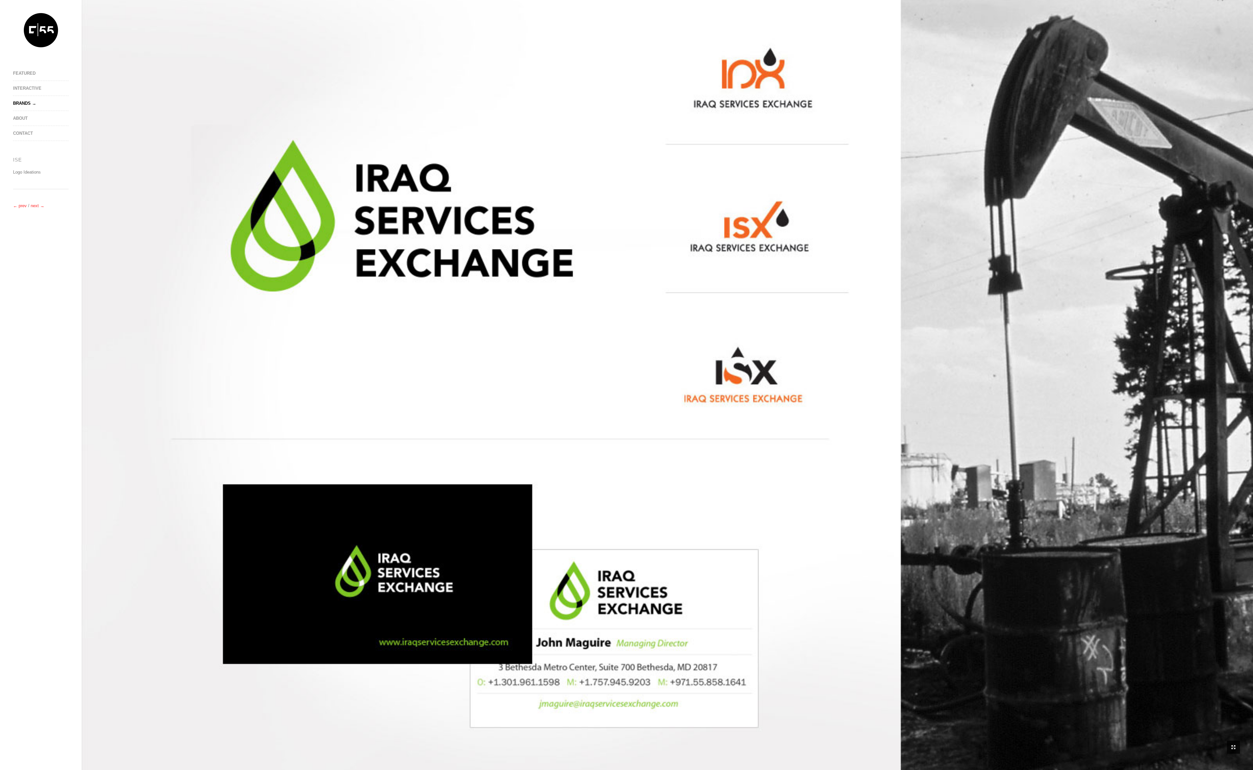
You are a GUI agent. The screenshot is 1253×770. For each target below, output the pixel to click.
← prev (20, 205)
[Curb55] (41, 30)
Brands (22, 103)
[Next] (41, 224)
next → (37, 205)
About (20, 118)
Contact (23, 133)
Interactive (27, 88)
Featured (24, 73)
